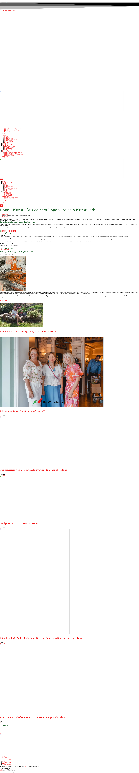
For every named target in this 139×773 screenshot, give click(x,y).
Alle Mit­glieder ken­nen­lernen (9, 55)
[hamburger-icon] (1, 179)
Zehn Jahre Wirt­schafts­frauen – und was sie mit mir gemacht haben (32, 717)
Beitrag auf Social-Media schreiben (11, 197)
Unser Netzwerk (5, 54)
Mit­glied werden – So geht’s (9, 58)
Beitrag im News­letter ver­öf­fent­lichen (11, 62)
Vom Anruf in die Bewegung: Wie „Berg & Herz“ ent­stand (28, 331)
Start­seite (4, 181)
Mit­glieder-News (5, 59)
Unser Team (6, 46)
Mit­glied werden (5, 65)
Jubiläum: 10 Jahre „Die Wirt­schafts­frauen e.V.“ (23, 411)
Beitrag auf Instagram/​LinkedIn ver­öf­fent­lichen (13, 61)
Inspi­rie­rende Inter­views (9, 56)
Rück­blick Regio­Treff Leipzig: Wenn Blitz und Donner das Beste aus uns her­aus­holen (41, 638)
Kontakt (3, 66)
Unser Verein (4, 44)
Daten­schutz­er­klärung (6, 757)
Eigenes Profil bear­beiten (9, 64)
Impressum (4, 758)
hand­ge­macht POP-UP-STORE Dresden (19, 523)
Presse (5, 190)
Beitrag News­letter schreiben (9, 198)
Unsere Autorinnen (8, 57)
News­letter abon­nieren (8, 50)
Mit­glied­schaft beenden (8, 49)
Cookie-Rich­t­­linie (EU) (6, 759)
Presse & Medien (7, 51)
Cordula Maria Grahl (22, 772)
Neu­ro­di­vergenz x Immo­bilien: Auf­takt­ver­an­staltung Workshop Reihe (33, 469)
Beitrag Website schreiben (9, 199)
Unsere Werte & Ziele (8, 47)
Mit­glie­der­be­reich (5, 60)
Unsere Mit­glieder (5, 191)
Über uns (6, 45)
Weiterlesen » (2, 336)
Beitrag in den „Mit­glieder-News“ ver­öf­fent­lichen (13, 63)
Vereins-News (5, 52)
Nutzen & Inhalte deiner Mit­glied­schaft (11, 48)
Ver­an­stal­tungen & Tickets (7, 53)
